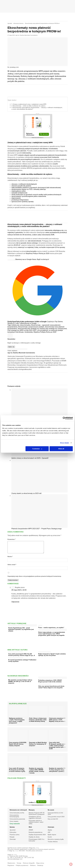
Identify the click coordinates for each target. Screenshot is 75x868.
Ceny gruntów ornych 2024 (56, 816)
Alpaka (50, 830)
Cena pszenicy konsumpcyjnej (14, 815)
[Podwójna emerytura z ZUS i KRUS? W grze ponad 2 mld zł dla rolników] (52, 678)
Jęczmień (13, 830)
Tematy (19, 863)
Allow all (61, 448)
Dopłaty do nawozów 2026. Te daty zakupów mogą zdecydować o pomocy (58, 769)
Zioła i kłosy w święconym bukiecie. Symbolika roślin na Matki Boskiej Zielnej (38, 719)
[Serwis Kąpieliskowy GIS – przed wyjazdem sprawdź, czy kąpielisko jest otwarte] (22, 626)
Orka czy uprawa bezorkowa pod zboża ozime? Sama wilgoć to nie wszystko (51, 686)
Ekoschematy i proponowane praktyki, (31, 327)
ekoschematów (31, 251)
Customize (36, 448)
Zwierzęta (51, 827)
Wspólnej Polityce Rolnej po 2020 (37, 253)
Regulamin (11, 865)
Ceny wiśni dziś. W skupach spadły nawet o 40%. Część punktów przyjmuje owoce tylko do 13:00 (57, 745)
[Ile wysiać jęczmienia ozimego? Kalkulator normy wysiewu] (15, 657)
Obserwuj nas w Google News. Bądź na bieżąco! (32, 259)
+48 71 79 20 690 (15, 857)
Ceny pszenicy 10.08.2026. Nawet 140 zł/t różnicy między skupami (18, 744)
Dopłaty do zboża (34, 837)
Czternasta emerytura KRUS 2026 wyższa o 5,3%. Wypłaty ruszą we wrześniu (58, 719)
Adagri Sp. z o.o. (34, 848)
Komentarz (12, 539)
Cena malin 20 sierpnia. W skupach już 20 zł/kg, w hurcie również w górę (17, 769)
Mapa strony (40, 863)
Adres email (12, 564)
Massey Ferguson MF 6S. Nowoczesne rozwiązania (37, 813)
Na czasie (51, 810)
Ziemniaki (13, 839)
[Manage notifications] (70, 864)
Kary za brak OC (53, 819)
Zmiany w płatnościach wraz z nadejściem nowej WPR (29, 104)
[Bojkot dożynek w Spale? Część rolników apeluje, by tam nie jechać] (44, 651)
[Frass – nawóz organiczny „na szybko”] (40, 625)
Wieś (30, 827)
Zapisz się (11, 346)
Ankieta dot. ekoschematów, (21, 325)
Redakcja (40, 865)
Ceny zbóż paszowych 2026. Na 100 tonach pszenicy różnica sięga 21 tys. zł (21, 654)
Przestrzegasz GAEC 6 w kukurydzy (36, 840)
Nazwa (10, 556)
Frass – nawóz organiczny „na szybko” (51, 627)
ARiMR (31, 830)
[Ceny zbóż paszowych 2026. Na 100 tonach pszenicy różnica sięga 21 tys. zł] (15, 651)
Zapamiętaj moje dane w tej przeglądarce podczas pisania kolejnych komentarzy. (34, 576)
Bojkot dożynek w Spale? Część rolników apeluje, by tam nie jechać (52, 654)
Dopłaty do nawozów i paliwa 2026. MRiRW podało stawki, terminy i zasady (36, 770)
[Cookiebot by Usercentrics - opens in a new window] (64, 418)
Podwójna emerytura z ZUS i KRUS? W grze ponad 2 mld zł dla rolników (50, 681)
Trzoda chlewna (53, 841)
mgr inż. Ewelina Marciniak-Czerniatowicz (26, 35)
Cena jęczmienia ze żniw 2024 (55, 813)
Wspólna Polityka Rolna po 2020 (44, 332)
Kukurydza (13, 832)
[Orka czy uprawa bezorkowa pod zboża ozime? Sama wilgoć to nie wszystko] (44, 684)
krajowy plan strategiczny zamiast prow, (53, 328)
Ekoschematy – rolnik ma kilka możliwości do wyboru (29, 106)
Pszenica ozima (14, 834)
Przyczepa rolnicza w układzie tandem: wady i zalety (36, 822)
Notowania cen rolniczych (18, 810)
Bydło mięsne (52, 834)
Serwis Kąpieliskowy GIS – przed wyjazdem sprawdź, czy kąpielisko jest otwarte (21, 629)
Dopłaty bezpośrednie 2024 (37, 834)
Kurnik (50, 837)
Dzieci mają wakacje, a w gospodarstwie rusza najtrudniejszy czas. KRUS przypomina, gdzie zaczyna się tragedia (51, 633)
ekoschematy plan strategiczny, (29, 328)
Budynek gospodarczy (35, 832)
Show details (64, 443)
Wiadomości (11, 863)
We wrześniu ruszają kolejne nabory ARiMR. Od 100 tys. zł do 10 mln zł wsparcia (20, 681)
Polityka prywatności (22, 865)
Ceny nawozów (15, 823)
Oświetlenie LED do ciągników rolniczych (35, 817)
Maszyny (32, 810)
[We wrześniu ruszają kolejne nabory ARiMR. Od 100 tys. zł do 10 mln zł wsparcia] (16, 677)
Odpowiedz (15, 602)
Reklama (33, 865)
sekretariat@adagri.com (15, 859)
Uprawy (12, 827)
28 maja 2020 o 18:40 (18, 590)
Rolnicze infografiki (29, 863)
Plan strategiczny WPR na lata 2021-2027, (22, 330)
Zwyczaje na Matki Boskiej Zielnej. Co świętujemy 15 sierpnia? (38, 744)
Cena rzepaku (14, 821)
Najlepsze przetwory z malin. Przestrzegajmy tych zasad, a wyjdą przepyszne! (17, 720)
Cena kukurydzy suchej (17, 812)
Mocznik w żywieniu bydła (56, 839)
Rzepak (12, 837)
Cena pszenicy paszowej (17, 819)
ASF (49, 832)
